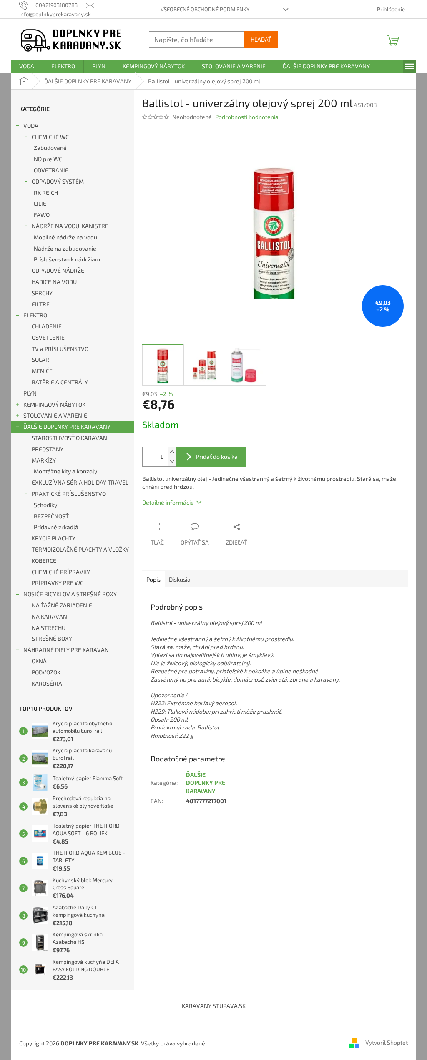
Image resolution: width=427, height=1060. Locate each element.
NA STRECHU (48, 627)
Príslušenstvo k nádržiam (67, 259)
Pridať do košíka (217, 456)
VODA (30, 125)
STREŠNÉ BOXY (52, 638)
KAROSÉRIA (47, 683)
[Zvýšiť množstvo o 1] (172, 452)
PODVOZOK (46, 672)
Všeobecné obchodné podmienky (205, 9)
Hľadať (261, 39)
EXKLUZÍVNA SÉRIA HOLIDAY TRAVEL (80, 482)
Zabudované (50, 147)
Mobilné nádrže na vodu (65, 237)
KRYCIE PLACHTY (53, 538)
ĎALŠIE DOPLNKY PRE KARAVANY (67, 426)
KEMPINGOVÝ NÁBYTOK (54, 404)
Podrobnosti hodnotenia (247, 116)
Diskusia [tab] (180, 579)
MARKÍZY (44, 460)
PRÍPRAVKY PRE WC (57, 582)
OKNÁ (39, 660)
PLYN (30, 393)
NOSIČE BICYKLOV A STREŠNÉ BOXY (70, 593)
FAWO (42, 214)
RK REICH (46, 192)
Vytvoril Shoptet (386, 1042)
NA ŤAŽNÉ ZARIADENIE (62, 605)
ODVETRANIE (51, 170)
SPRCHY (42, 292)
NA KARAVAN (49, 616)
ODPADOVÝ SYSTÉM (58, 181)
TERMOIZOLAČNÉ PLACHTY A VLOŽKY (80, 549)
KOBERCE (44, 560)
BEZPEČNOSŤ (51, 516)
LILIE (40, 203)
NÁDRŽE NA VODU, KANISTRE (70, 225)
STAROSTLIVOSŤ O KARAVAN (69, 437)
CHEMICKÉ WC (50, 136)
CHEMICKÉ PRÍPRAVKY (61, 571)
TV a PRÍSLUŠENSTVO (60, 348)
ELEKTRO (35, 314)
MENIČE (42, 370)
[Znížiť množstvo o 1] (172, 461)
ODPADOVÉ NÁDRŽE (58, 270)
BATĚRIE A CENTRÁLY (60, 382)
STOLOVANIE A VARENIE (55, 415)
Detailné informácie (168, 502)
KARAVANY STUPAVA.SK (214, 1005)
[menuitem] (27, 66)
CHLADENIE (47, 326)
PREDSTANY (47, 449)
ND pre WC (48, 158)
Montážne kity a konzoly (65, 471)
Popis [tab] (153, 579)
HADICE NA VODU (54, 281)
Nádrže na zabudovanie (65, 248)
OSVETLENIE (48, 337)
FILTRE (41, 304)
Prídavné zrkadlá (56, 526)
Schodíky (45, 504)
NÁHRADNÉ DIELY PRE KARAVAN (66, 649)
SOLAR (40, 359)
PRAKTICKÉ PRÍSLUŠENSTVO (69, 493)
